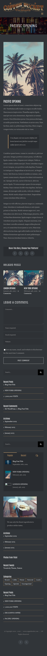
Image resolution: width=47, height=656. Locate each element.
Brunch (7, 580)
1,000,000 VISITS (9, 288)
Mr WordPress (10, 409)
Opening (7, 584)
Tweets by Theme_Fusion (12, 568)
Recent (23, 455)
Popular (10, 455)
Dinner (22, 580)
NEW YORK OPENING (13, 390)
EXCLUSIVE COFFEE (30, 288)
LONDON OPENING (20, 484)
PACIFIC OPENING (12, 619)
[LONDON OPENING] (8, 485)
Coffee (15, 580)
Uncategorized (26, 584)
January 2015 (9, 433)
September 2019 (11, 421)
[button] (4, 282)
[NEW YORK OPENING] (8, 472)
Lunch (38, 580)
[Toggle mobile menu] (42, 13)
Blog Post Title (10, 385)
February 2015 (10, 427)
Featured (30, 580)
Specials (16, 584)
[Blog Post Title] (8, 462)
